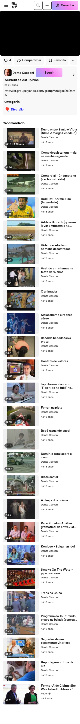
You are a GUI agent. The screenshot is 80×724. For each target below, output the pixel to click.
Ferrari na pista (51, 407)
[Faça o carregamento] (47, 5)
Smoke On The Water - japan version (57, 571)
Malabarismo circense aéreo (56, 316)
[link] (19, 72)
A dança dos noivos (54, 500)
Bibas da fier (49, 477)
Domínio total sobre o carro (56, 455)
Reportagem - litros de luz (57, 664)
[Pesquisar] (38, 5)
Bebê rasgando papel (55, 431)
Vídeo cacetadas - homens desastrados (55, 247)
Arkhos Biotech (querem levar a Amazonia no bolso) (58, 224)
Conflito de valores (54, 361)
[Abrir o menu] (6, 5)
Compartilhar (31, 60)
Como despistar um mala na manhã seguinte (58, 154)
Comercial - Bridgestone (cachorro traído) (58, 177)
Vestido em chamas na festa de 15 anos (57, 270)
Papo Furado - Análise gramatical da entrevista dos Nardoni (58, 525)
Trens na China (51, 593)
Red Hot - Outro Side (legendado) (56, 200)
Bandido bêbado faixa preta (56, 339)
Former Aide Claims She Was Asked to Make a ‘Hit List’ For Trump (59, 687)
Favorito (60, 60)
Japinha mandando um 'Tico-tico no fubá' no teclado (56, 386)
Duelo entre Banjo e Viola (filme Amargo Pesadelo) (59, 131)
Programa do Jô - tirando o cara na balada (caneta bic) (58, 618)
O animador (49, 291)
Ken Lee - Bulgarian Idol (58, 546)
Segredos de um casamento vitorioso (55, 641)
